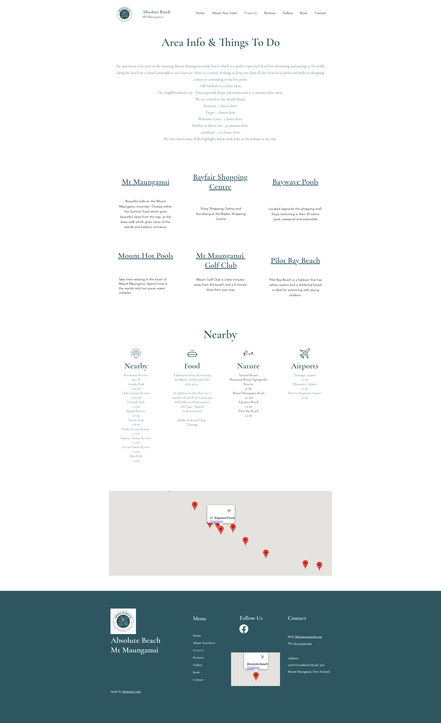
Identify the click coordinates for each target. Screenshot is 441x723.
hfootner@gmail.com (308, 637)
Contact (198, 680)
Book (196, 672)
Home (197, 636)
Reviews (198, 658)
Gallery (197, 665)
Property (198, 650)
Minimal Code (131, 692)
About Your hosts (204, 643)
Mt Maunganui (152, 17)
